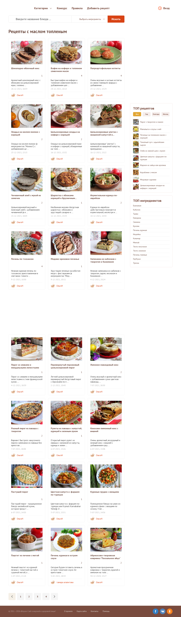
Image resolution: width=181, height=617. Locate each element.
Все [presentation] (137, 114)
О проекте (68, 611)
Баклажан (137, 205)
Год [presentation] (146, 114)
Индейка (137, 234)
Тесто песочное (140, 246)
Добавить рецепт (98, 8)
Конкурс (62, 8)
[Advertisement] (66, 312)
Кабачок (136, 209)
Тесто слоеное (139, 250)
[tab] (136, 114)
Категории (41, 8)
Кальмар (136, 238)
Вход (166, 8)
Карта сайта (82, 611)
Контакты (94, 611)
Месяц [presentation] (165, 114)
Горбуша (137, 259)
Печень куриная (140, 230)
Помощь (106, 611)
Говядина (137, 218)
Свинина (136, 222)
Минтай (136, 242)
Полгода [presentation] (156, 114)
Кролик (136, 226)
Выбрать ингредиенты (90, 19)
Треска (136, 263)
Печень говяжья (140, 255)
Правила (77, 8)
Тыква (135, 214)
